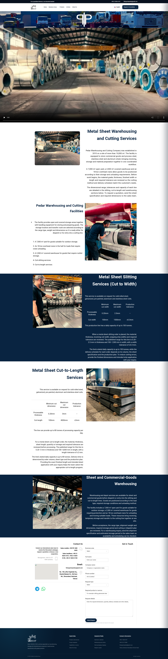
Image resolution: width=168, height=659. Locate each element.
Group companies (73, 642)
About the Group (73, 648)
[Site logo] (33, 7)
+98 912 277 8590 (123, 642)
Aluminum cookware (98, 640)
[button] (87, 232)
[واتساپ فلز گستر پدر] (43, 589)
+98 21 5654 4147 (123, 640)
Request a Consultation (129, 7)
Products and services (74, 640)
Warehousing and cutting (99, 642)
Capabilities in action (74, 645)
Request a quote (98, 648)
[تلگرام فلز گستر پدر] (37, 589)
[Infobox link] (115, 1)
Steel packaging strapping (100, 645)
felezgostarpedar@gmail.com (126, 645)
